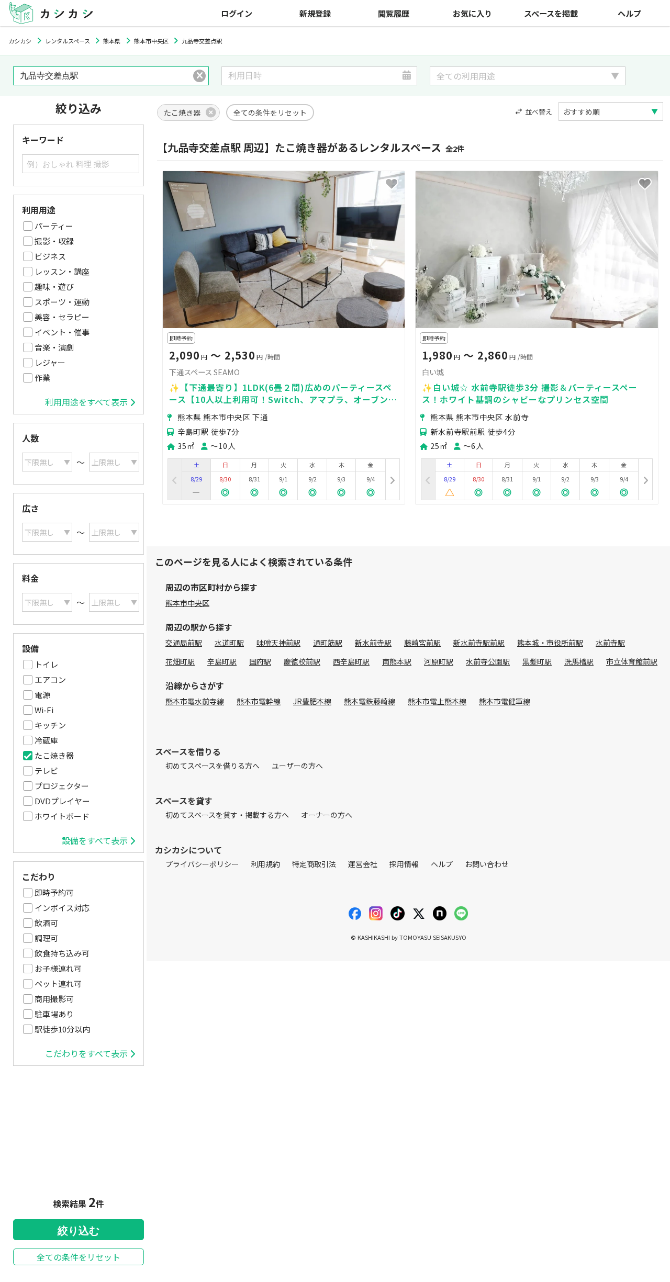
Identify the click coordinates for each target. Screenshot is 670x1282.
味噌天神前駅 (278, 642)
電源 (42, 694)
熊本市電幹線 (259, 701)
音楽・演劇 (54, 347)
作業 (42, 377)
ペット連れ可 (58, 983)
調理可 (46, 937)
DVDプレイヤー (62, 800)
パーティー (54, 225)
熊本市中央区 (187, 603)
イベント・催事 (62, 332)
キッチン (50, 724)
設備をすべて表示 (95, 840)
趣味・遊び (54, 286)
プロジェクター (62, 785)
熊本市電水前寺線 (194, 701)
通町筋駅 (327, 642)
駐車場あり (54, 1013)
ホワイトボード (62, 816)
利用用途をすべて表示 (86, 402)
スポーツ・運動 (62, 301)
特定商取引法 (314, 864)
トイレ (46, 664)
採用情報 (404, 864)
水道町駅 (229, 642)
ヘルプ (629, 13)
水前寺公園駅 (488, 661)
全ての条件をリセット (78, 1257)
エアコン (50, 679)
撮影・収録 (54, 240)
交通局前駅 (183, 642)
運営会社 (362, 864)
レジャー (50, 362)
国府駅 (260, 661)
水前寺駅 (610, 642)
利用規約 (265, 864)
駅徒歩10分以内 (62, 1029)
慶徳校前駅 (302, 661)
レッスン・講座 (62, 271)
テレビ (46, 770)
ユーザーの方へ (297, 765)
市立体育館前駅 (631, 661)
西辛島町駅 (351, 661)
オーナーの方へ (326, 814)
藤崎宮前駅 (422, 642)
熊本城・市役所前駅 (550, 642)
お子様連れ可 (58, 968)
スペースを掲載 (551, 13)
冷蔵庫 (46, 740)
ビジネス (50, 256)
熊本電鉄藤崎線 (369, 701)
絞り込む (78, 1230)
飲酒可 (46, 922)
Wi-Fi (44, 709)
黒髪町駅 (537, 661)
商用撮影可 (54, 998)
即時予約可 (54, 892)
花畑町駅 (180, 661)
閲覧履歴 (393, 13)
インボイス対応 (62, 907)
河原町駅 (438, 661)
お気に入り (472, 13)
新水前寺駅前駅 (479, 642)
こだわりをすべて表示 (86, 1053)
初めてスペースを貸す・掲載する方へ (227, 814)
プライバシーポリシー (202, 864)
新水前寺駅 (373, 642)
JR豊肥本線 (312, 701)
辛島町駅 (222, 661)
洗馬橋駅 (579, 661)
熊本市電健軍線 (504, 701)
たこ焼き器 (54, 755)
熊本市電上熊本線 (437, 701)
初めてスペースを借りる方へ (212, 765)
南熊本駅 (396, 661)
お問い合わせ (487, 864)
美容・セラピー (62, 316)
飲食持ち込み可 (62, 953)
